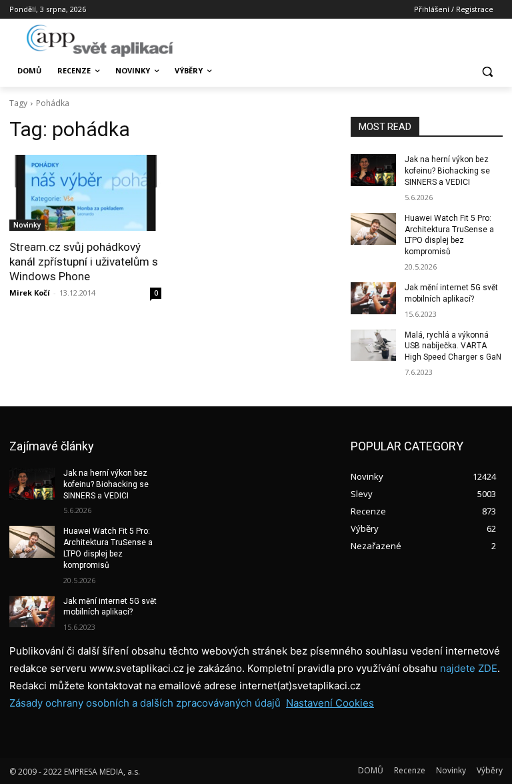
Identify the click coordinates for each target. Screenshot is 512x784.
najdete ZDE (468, 668)
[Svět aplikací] (100, 41)
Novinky (27, 225)
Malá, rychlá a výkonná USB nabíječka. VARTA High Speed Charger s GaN (453, 346)
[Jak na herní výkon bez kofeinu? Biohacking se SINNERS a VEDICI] (373, 170)
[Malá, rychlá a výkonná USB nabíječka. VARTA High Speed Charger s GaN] (373, 346)
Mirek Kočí (29, 293)
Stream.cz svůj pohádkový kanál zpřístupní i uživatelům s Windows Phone (83, 261)
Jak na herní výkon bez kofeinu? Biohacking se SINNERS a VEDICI (447, 171)
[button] (487, 71)
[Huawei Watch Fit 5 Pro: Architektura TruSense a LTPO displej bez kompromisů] (373, 229)
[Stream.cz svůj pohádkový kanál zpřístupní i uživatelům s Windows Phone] (85, 193)
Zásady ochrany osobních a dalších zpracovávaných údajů (145, 703)
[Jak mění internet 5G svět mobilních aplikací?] (373, 298)
